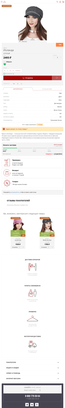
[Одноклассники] (17, 84)
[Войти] (60, 2)
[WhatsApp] (21, 84)
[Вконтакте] (14, 84)
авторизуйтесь (15, 192)
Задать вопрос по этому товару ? (16, 129)
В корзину (29, 78)
